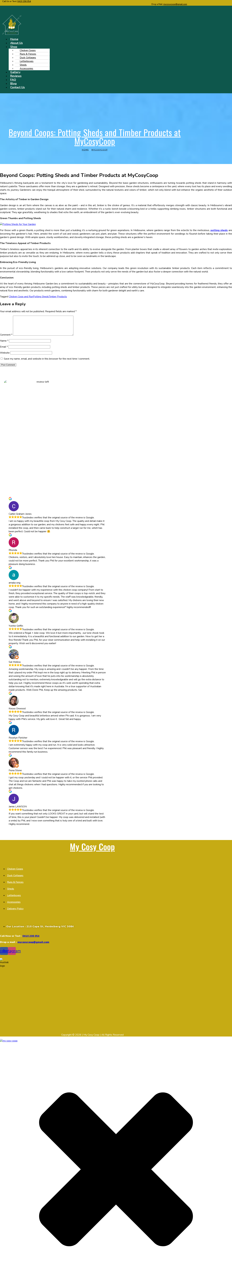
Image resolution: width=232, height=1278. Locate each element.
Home (85, 150)
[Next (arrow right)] (226, 639)
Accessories (26, 68)
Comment (6, 335)
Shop (13, 47)
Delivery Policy (15, 908)
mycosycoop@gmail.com (175, 4)
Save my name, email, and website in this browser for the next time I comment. (47, 358)
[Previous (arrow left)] (5, 639)
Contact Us (17, 87)
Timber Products (58, 296)
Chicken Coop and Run (21, 296)
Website (5, 353)
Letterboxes (14, 895)
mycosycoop (100, 150)
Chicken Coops (15, 869)
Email (4, 347)
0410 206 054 (24, 1)
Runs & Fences (15, 882)
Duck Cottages (15, 875)
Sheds (10, 889)
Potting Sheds (41, 296)
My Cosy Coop (92, 846)
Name (4, 341)
